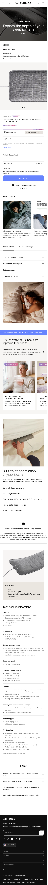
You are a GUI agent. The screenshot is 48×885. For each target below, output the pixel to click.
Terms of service (28, 879)
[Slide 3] (24, 187)
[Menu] (3, 3)
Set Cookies (31, 882)
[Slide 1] (20, 187)
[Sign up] (41, 833)
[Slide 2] (22, 187)
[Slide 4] (26, 187)
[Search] (8, 3)
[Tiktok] (16, 839)
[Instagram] (8, 839)
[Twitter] (19, 839)
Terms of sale (17, 879)
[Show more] (23, 869)
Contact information (9, 882)
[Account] (38, 3)
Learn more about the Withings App (14, 752)
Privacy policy (7, 879)
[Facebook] (4, 839)
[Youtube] (11, 839)
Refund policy (21, 882)
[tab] (8, 247)
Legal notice (39, 879)
